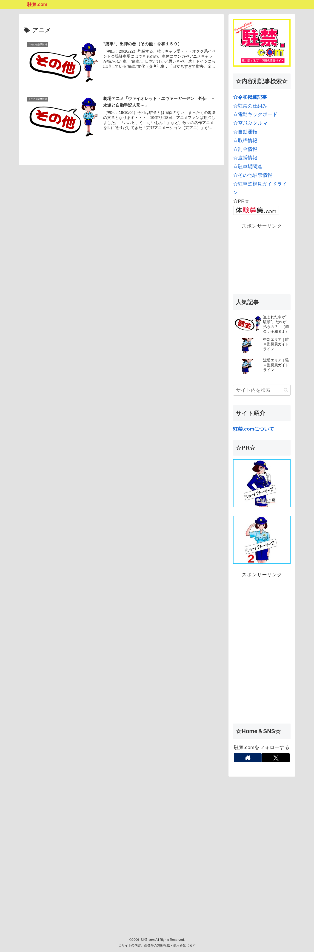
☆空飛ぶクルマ (250, 123)
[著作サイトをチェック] (248, 757)
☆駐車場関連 (247, 166)
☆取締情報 (245, 140)
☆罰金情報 (245, 149)
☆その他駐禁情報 (252, 175)
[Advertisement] (262, 259)
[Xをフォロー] (276, 757)
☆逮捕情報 (245, 157)
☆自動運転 (245, 131)
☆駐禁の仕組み (250, 105)
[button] (286, 390)
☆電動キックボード (255, 114)
